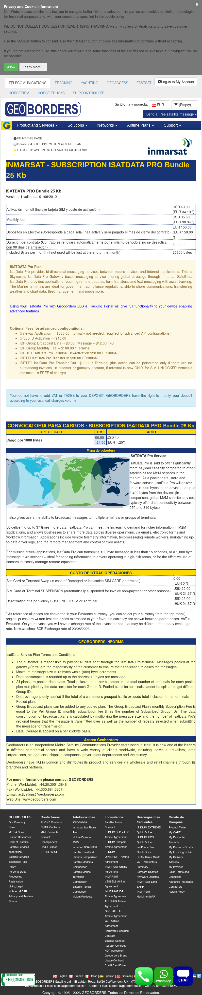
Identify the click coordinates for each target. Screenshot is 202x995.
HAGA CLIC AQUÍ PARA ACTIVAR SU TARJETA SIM (52, 150)
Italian (93, 976)
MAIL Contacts (49, 832)
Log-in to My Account (177, 81)
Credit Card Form (115, 965)
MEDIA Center (17, 832)
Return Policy (177, 891)
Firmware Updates (148, 877)
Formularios (114, 817)
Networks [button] (106, 125)
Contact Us (175, 886)
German (127, 976)
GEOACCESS (117, 82)
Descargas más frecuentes (148, 819)
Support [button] (171, 125)
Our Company (17, 822)
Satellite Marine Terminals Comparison (82, 876)
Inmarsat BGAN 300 (85, 847)
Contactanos (50, 817)
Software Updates (147, 872)
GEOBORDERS (20, 817)
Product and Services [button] (36, 125)
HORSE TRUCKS (51, 92)
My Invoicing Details (181, 852)
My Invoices (176, 867)
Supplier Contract (115, 940)
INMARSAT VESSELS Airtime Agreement (115, 881)
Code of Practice (19, 842)
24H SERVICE (49, 852)
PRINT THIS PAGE (29, 138)
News (12, 827)
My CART (175, 832)
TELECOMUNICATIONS (27, 82)
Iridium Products (82, 896)
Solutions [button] (76, 125)
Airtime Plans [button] (139, 125)
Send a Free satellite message (170, 114)
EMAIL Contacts (50, 827)
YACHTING (89, 82)
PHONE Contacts (51, 822)
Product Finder (177, 827)
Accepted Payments (181, 881)
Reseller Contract (115, 945)
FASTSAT (144, 82)
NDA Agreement (114, 950)
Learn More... (33, 66)
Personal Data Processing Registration (17, 876)
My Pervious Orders (181, 847)
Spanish (109, 976)
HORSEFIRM (19, 92)
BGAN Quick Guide (148, 857)
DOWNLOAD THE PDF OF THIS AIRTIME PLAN (49, 144)
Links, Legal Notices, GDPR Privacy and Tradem (21, 891)
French (78, 976)
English (62, 976)
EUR (160, 104)
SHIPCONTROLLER (88, 92)
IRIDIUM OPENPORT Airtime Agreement (117, 856)
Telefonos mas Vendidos (84, 819)
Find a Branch (49, 847)
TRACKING (63, 82)
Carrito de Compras (176, 819)
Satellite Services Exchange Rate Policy (19, 861)
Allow (11, 66)
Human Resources (20, 837)
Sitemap (13, 901)
